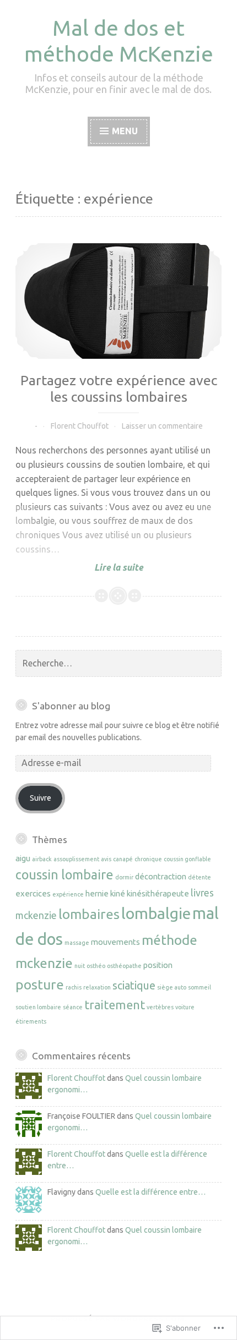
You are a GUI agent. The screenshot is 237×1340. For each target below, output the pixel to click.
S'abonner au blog (71, 706)
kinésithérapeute (158, 893)
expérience (68, 894)
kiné (117, 893)
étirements (30, 1021)
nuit (79, 965)
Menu (125, 131)
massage (76, 942)
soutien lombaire (38, 1007)
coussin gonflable (187, 859)
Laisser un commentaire (162, 426)
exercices (33, 893)
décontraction (160, 876)
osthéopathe (124, 965)
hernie (97, 893)
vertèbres (160, 1007)
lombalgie (156, 913)
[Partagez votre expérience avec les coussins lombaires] (118, 301)
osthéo (96, 965)
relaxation (97, 987)
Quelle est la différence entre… (150, 1192)
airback (42, 859)
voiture (185, 1007)
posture (39, 984)
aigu (22, 858)
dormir (124, 877)
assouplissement (76, 859)
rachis (74, 987)
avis (106, 859)
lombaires (89, 914)
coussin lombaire (64, 874)
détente (199, 877)
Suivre (40, 798)
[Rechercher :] (118, 663)
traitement (114, 1004)
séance (73, 1007)
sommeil (199, 987)
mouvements (115, 942)
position (158, 965)
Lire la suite (79, 568)
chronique (148, 859)
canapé (123, 859)
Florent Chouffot (80, 426)
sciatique (133, 985)
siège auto (171, 987)
